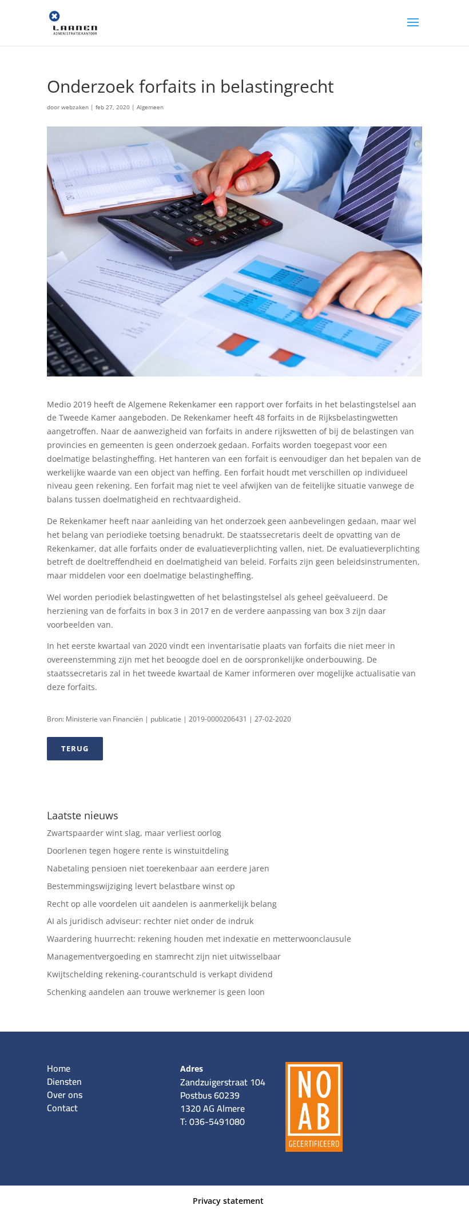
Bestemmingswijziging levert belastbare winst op (141, 886)
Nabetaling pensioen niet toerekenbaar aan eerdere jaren (158, 868)
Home (58, 1068)
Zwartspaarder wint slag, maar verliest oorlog (134, 832)
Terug (75, 748)
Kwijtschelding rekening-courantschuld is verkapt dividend (160, 974)
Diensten (64, 1081)
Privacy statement (228, 1200)
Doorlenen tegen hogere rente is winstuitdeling (138, 850)
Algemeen (150, 107)
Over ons (64, 1094)
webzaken (75, 107)
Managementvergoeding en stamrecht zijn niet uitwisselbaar (164, 956)
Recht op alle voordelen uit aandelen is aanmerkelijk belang (162, 903)
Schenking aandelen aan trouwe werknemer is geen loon (156, 991)
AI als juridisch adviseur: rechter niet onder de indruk (150, 920)
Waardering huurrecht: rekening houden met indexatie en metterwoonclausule (199, 938)
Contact (62, 1107)
